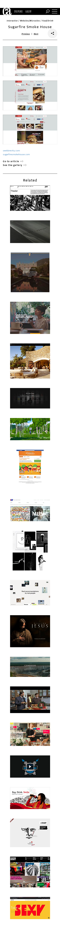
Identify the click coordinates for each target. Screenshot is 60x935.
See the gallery (12, 165)
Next (36, 34)
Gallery (28, 11)
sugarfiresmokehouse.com (16, 154)
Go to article (11, 161)
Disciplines (18, 11)
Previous (26, 34)
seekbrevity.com (11, 150)
